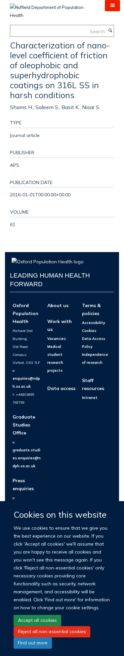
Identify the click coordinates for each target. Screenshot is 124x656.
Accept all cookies (37, 620)
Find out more (33, 643)
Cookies (89, 330)
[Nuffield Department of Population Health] (52, 9)
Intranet (90, 397)
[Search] (110, 30)
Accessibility (93, 322)
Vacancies (56, 338)
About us (57, 305)
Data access (61, 388)
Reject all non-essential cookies (52, 631)
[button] (112, 5)
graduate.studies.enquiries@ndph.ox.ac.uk (27, 458)
